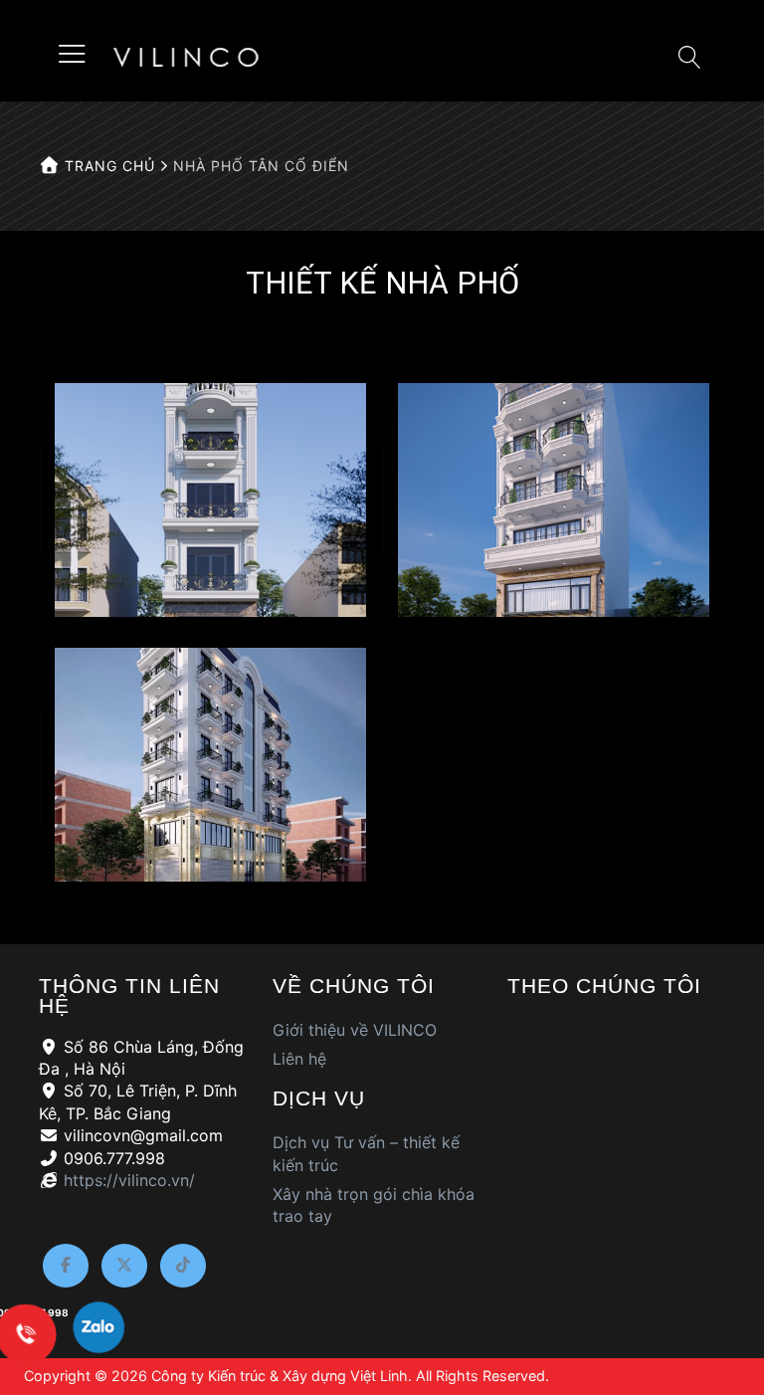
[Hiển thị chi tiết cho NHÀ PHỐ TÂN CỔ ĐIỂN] (210, 500)
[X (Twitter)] (124, 1266)
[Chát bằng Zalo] (98, 1331)
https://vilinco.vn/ (129, 1180)
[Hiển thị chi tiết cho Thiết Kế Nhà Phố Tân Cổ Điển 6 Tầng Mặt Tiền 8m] (553, 500)
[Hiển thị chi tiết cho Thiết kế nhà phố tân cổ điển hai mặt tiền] (210, 765)
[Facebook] (66, 1266)
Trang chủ (107, 165)
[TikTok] (183, 1266)
